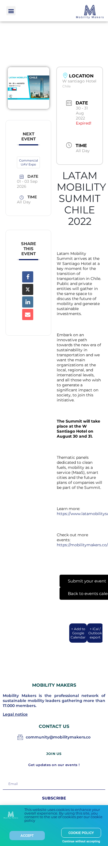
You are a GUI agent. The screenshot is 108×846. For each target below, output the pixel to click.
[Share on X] (27, 289)
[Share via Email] (27, 314)
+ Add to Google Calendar (78, 633)
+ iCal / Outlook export (95, 633)
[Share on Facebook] (27, 276)
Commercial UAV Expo (28, 162)
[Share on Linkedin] (27, 302)
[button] (11, 10)
